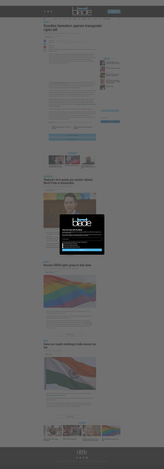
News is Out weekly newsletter (71, 245)
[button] (82, 245)
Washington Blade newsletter (70, 243)
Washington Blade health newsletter (72, 247)
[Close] (102, 216)
